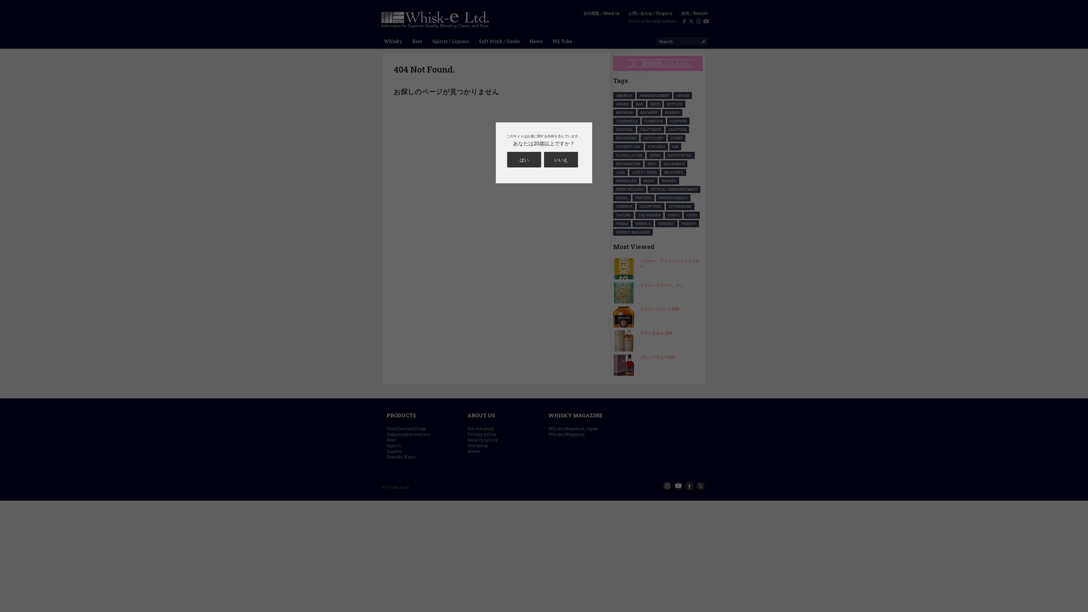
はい (524, 160)
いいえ (561, 160)
